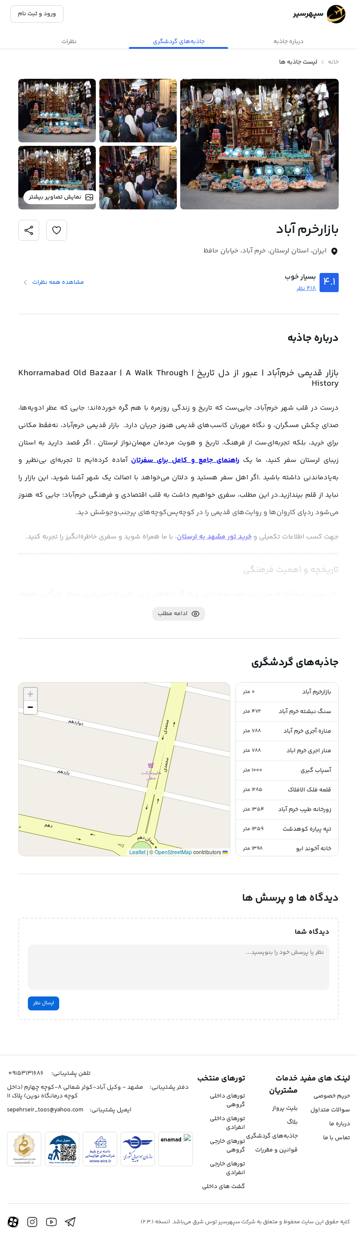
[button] (287, 692)
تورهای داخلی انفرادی (227, 1123)
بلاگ (292, 1122)
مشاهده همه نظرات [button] (58, 282)
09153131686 (26, 1073)
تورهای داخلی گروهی (227, 1100)
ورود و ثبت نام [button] (37, 14)
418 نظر (306, 288)
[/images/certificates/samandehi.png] (24, 1149)
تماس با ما (336, 1138)
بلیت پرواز (285, 1108)
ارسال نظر (43, 1003)
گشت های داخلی (223, 1187)
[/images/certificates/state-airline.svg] (138, 1149)
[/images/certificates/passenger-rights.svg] (62, 1149)
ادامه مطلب (173, 614)
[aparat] (13, 1222)
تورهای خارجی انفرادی (227, 1168)
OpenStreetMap (173, 851)
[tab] (288, 42)
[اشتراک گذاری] (56, 230)
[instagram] (32, 1222)
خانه (333, 62)
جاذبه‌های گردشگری (272, 1136)
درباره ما (339, 1124)
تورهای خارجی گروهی (227, 1146)
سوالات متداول (330, 1110)
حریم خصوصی (331, 1096)
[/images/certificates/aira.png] (100, 1149)
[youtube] (51, 1222)
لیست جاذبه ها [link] (298, 62)
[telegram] (70, 1222)
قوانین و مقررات (276, 1150)
